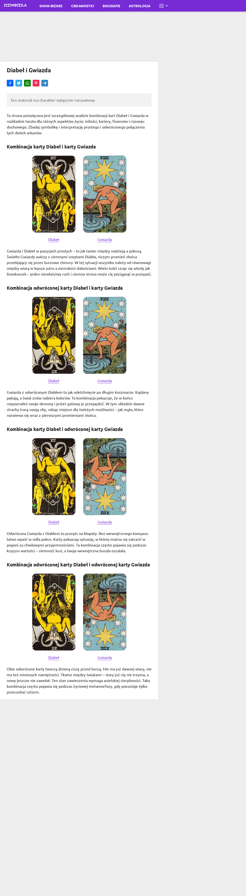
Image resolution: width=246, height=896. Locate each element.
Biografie (111, 6)
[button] (10, 83)
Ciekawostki (82, 6)
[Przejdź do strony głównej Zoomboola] (15, 6)
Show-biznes (50, 6)
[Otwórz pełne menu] (163, 6)
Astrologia (139, 6)
